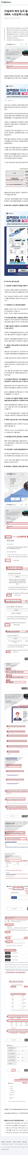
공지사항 (24, 1142)
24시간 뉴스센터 (17, 1142)
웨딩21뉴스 (7, 2)
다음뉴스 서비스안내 (6, 1142)
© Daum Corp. (5, 1149)
